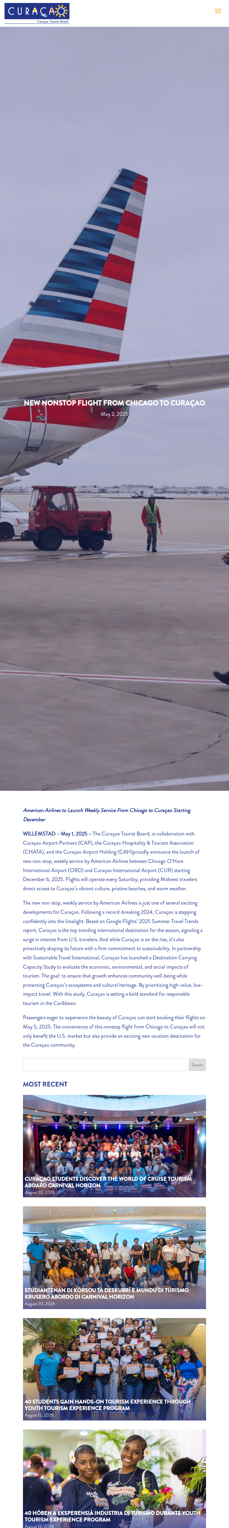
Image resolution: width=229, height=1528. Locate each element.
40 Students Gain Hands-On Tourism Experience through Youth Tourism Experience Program (108, 1405)
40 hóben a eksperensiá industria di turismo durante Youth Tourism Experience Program (112, 1516)
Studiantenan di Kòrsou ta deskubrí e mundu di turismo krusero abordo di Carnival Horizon (107, 1293)
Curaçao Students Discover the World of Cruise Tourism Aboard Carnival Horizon (108, 1182)
